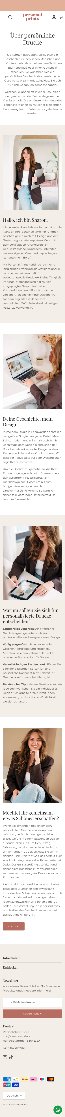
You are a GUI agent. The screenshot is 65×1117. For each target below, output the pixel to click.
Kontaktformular (14, 1047)
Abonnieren (32, 1013)
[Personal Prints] (32, 17)
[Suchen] (12, 17)
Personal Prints (19, 1104)
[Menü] (4, 17)
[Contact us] (57, 1110)
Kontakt (13, 926)
